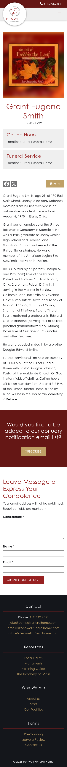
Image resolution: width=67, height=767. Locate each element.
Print (56, 183)
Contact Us (33, 745)
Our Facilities (33, 709)
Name (9, 546)
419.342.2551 (52, 3)
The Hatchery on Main (33, 674)
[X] (14, 184)
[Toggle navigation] (59, 14)
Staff (33, 704)
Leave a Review (33, 739)
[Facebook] (6, 184)
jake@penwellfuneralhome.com (34, 622)
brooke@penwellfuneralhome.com (33, 628)
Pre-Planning (33, 734)
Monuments (33, 663)
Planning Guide (33, 669)
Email (8, 562)
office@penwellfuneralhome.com (34, 633)
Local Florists (33, 658)
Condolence (13, 517)
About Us (33, 699)
